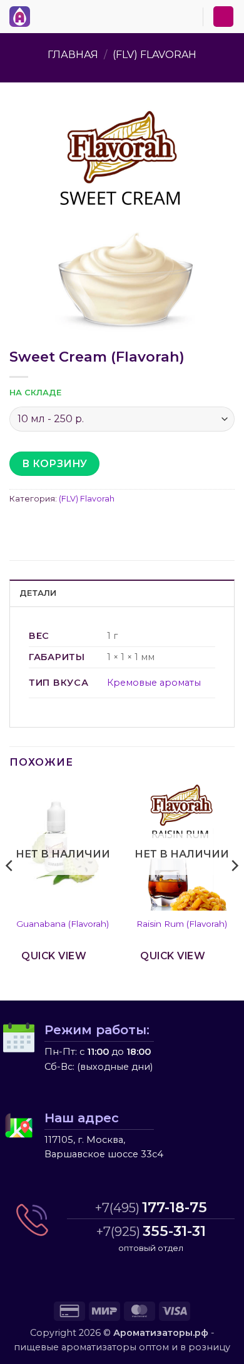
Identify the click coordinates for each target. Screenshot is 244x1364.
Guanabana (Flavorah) (62, 924)
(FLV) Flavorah (154, 55)
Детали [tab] (38, 593)
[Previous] (10, 890)
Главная (73, 55)
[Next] (233, 890)
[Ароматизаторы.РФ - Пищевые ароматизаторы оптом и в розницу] (23, 16)
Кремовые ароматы (154, 682)
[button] (43, 14)
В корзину (55, 464)
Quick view (53, 956)
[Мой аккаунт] (223, 16)
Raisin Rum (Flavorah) (181, 924)
